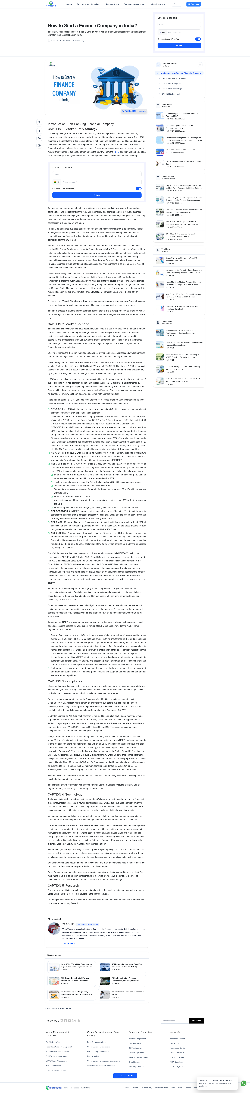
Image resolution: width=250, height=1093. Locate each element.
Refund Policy (176, 1088)
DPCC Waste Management (57, 1061)
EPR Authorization (53, 1066)
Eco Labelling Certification (98, 1051)
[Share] (39, 122)
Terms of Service (161, 1088)
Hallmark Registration (137, 1039)
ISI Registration (135, 1043)
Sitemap (135, 1088)
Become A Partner (177, 1039)
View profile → (68, 943)
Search (177, 4)
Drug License (134, 1062)
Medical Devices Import (138, 1057)
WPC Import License (137, 1067)
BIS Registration (135, 1048)
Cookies (188, 1088)
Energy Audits (93, 1056)
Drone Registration (136, 1053)
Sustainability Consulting (56, 1070)
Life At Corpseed (177, 1057)
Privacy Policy (146, 1088)
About (69, 4)
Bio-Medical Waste (53, 1042)
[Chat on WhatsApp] (243, 1083)
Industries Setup (157, 4)
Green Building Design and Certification (103, 1061)
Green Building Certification (98, 1047)
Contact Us (174, 1043)
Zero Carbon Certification (97, 1042)
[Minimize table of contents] (200, 64)
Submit (179, 46)
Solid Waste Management (56, 1056)
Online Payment (176, 1067)
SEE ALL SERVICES (125, 1076)
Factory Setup (112, 4)
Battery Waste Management (57, 1051)
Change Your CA (177, 1053)
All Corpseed (193, 4)
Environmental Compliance (89, 4)
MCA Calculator (176, 1062)
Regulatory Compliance (134, 4)
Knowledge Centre (177, 1048)
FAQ (127, 1088)
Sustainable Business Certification (101, 1066)
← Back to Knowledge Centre (58, 1008)
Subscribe (196, 1021)
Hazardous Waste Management (59, 1047)
